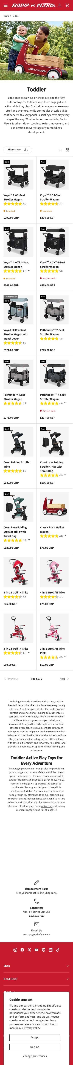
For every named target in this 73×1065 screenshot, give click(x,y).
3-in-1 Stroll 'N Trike (16, 649)
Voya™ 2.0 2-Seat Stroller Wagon (14, 197)
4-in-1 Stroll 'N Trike (16, 593)
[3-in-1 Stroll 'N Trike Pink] (54, 628)
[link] (15, 679)
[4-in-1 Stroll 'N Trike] (18, 572)
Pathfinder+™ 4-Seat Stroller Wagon (53, 397)
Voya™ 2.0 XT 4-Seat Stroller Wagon (52, 265)
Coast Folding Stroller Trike (17, 464)
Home (6, 16)
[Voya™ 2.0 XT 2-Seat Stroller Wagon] (18, 242)
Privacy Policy (32, 1028)
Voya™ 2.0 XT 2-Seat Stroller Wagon (16, 265)
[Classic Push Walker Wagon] (54, 507)
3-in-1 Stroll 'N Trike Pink (52, 651)
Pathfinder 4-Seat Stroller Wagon (14, 397)
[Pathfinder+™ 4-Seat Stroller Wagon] (54, 374)
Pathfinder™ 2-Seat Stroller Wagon (52, 332)
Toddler (15, 16)
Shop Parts (50, 893)
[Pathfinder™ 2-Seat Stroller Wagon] (54, 309)
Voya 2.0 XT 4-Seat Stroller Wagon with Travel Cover (16, 334)
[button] (67, 5)
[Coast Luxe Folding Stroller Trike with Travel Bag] (54, 442)
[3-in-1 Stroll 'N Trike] (18, 628)
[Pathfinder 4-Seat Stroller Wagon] (18, 374)
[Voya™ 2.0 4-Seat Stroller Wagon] (54, 175)
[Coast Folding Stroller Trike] (18, 442)
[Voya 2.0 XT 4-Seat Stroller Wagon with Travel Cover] (18, 309)
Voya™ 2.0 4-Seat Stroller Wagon (50, 197)
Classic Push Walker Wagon (52, 530)
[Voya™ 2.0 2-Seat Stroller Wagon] (18, 175)
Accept (35, 1037)
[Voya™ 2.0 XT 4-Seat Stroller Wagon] (54, 242)
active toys (46, 806)
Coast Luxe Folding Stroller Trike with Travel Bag (51, 466)
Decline (34, 1047)
